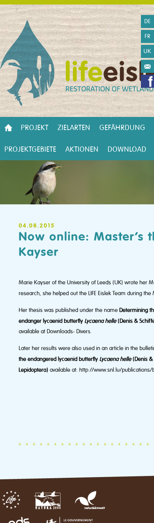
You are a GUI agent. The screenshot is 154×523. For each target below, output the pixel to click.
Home (8, 128)
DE (147, 21)
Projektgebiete (30, 149)
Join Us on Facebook (147, 81)
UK (147, 51)
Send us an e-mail (147, 66)
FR (148, 36)
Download (127, 149)
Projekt (35, 128)
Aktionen (82, 149)
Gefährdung (122, 128)
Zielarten (74, 128)
